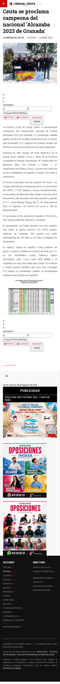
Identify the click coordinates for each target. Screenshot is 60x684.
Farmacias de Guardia (43, 578)
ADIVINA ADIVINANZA (11, 627)
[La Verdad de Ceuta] (26, 3)
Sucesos (7, 588)
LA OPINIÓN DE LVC (10, 616)
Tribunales (8, 592)
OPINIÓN (6, 596)
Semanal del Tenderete (13, 620)
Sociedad (7, 576)
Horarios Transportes (43, 572)
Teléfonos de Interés (42, 586)
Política (6, 572)
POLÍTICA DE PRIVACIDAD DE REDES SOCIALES (35, 655)
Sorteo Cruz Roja (41, 567)
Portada (7, 567)
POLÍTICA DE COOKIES (12, 668)
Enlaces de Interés (41, 590)
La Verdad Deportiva (12, 608)
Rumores (7, 612)
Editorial (7, 604)
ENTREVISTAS (8, 600)
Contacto (37, 582)
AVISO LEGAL (42, 652)
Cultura (6, 580)
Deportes (7, 584)
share (36, 121)
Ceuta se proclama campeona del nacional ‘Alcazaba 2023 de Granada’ (26, 21)
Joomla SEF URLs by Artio (9, 365)
